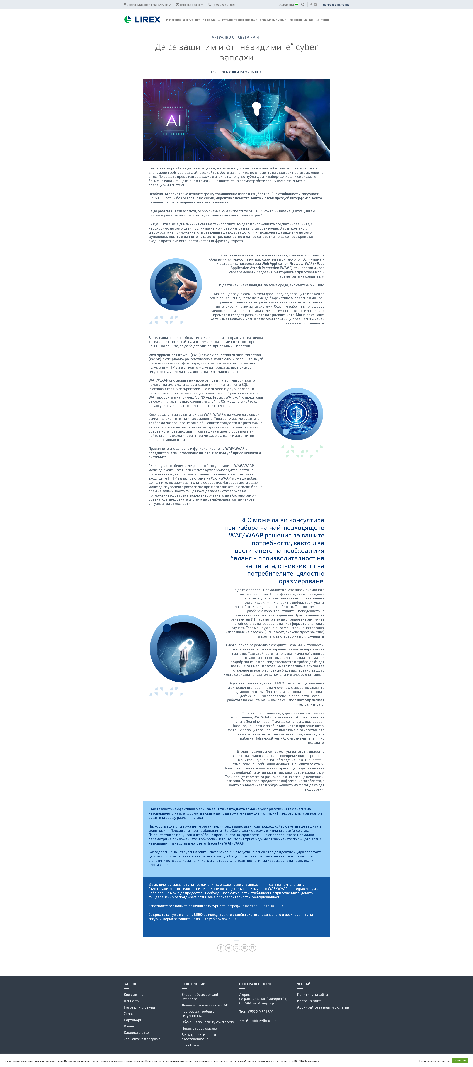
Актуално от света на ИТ (236, 37)
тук (173, 914)
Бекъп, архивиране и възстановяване (199, 1036)
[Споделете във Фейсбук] (220, 948)
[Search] (303, 4)
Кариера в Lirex (136, 1032)
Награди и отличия (139, 1007)
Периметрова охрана (199, 1028)
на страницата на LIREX (264, 906)
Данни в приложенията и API (205, 1005)
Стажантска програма (142, 1039)
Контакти (322, 19)
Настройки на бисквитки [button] (434, 1060)
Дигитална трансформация (237, 19)
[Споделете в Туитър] (228, 948)
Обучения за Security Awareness (208, 1022)
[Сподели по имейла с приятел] (236, 948)
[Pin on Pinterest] (244, 948)
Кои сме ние (134, 994)
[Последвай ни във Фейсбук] (311, 4)
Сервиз (130, 1013)
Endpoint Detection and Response (200, 996)
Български (286, 4)
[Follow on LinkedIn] (315, 4)
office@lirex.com (264, 1020)
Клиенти (131, 1026)
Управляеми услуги (273, 19)
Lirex (258, 72)
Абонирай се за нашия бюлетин (323, 1007)
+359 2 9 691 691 (260, 1012)
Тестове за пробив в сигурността (198, 1013)
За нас (308, 19)
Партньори (133, 1020)
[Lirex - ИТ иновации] (142, 19)
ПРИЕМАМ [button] (460, 1060)
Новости (296, 19)
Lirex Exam (190, 1045)
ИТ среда (209, 19)
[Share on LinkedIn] (252, 948)
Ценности (132, 1001)
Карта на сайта (309, 1001)
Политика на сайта (312, 994)
